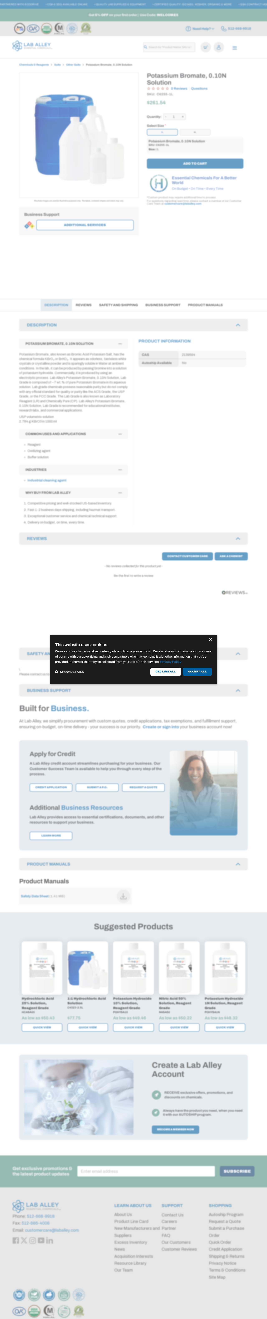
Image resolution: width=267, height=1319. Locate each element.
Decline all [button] (165, 671)
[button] (69, 671)
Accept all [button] (197, 671)
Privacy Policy (170, 661)
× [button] (210, 639)
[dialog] (133, 659)
